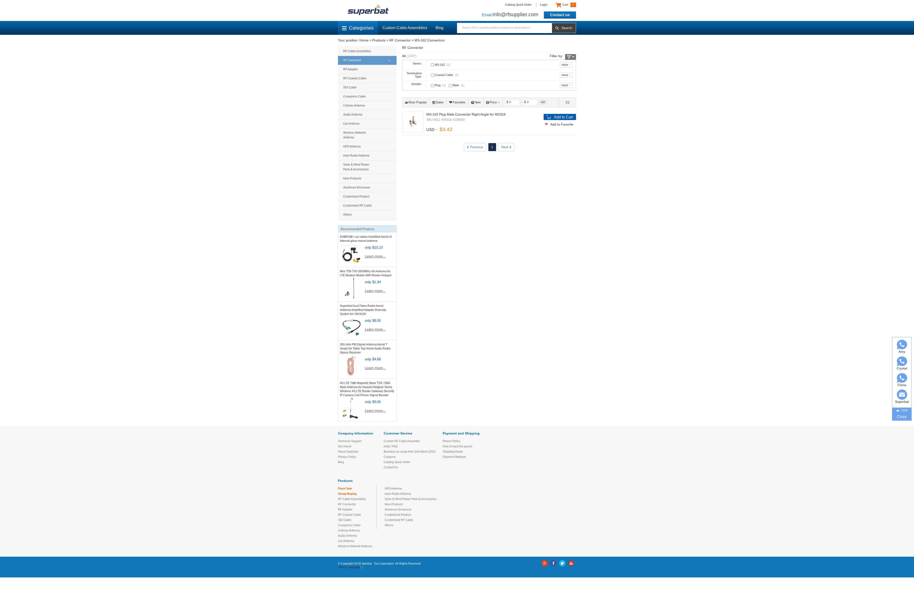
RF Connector (400, 40)
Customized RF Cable (357, 205)
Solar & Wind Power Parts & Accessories (356, 167)
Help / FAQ (390, 446)
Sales (440, 102)
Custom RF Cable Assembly (402, 441)
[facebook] (553, 563)
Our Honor (345, 446)
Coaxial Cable (446, 75)
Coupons (390, 457)
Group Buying (347, 493)
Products (379, 40)
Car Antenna (351, 123)
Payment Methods (454, 457)
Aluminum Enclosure (356, 187)
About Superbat (348, 451)
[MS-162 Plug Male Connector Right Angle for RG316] (412, 121)
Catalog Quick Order (518, 4)
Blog (439, 28)
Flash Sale (345, 488)
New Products (352, 178)
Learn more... (375, 256)
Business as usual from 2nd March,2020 (410, 451)
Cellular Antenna (354, 105)
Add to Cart (563, 117)
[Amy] (902, 344)
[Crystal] (902, 361)
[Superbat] (902, 394)
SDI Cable (350, 87)
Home (363, 40)
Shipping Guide (453, 451)
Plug (440, 85)
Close (902, 417)
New (478, 102)
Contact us (560, 15)
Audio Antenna (352, 114)
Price (493, 102)
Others (347, 214)
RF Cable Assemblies (357, 51)
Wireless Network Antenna (354, 135)
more (564, 64)
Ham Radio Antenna (356, 155)
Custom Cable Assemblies (404, 28)
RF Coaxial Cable (354, 78)
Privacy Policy (347, 457)
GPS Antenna (352, 146)
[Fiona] (902, 378)
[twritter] (562, 563)
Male (458, 85)
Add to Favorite (561, 124)
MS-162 (442, 64)
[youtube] (571, 563)
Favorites (459, 102)
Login (543, 4)
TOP (904, 410)
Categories (361, 27)
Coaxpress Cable (354, 96)
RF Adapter (350, 69)
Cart (568, 4)
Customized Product (356, 196)
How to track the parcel (457, 446)
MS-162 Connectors (429, 40)
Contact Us (391, 467)
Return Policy (451, 441)
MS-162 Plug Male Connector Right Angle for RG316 (466, 114)
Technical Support (349, 441)
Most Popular (417, 102)
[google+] (544, 563)
